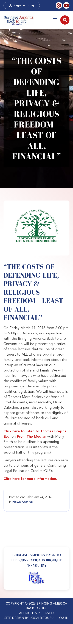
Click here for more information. (30, 479)
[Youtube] (66, 5)
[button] (55, 20)
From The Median (31, 437)
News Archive (22, 502)
